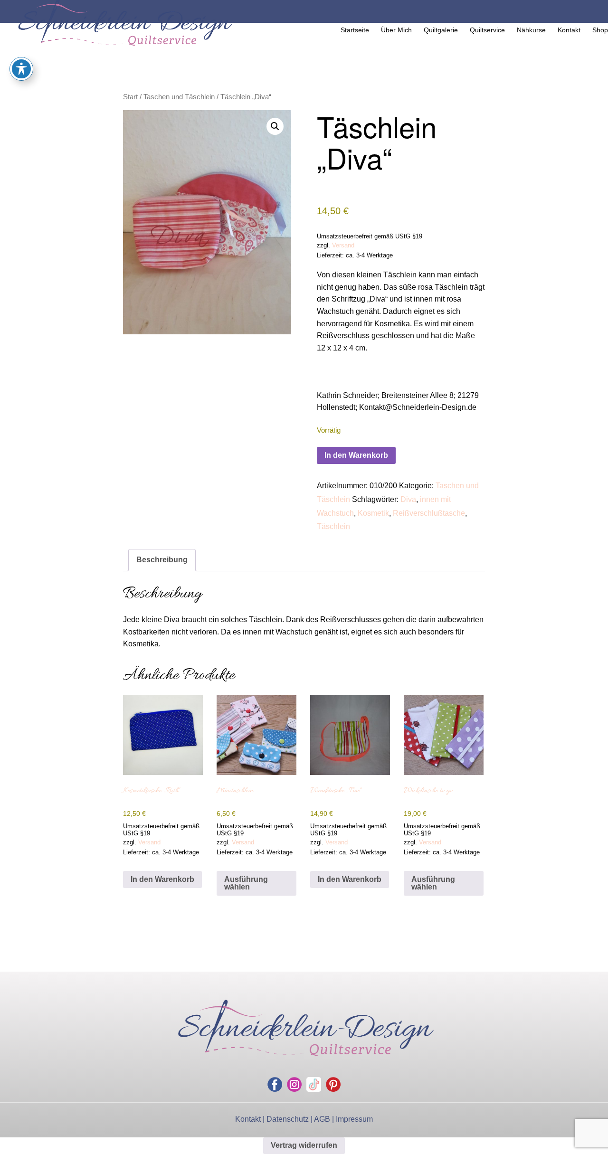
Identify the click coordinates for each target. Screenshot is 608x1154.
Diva (408, 499)
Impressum (354, 1119)
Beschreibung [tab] (162, 560)
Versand (343, 245)
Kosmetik (373, 513)
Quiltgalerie (441, 30)
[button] (275, 126)
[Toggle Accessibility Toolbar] (21, 68)
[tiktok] (313, 1084)
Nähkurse (531, 30)
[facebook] (274, 1084)
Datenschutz (287, 1119)
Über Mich (396, 30)
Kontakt (569, 30)
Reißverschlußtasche (429, 513)
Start (130, 97)
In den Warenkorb (356, 455)
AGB (322, 1119)
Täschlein (333, 526)
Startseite (355, 30)
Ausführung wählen (246, 883)
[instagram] (294, 1084)
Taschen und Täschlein (179, 97)
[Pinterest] (333, 1084)
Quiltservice (487, 30)
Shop (600, 30)
